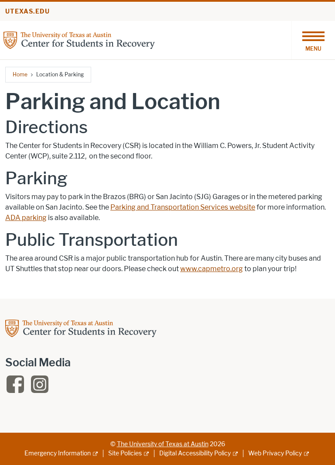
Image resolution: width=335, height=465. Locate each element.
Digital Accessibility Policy (195, 453)
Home (20, 74)
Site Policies (125, 453)
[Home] (79, 39)
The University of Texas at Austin (163, 444)
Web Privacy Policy (275, 453)
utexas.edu (27, 11)
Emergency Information (57, 453)
